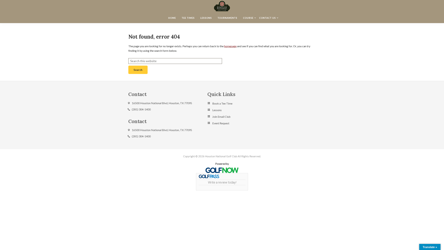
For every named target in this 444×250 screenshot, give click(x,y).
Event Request (220, 123)
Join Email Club (221, 116)
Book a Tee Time (222, 103)
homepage (230, 46)
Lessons (217, 110)
